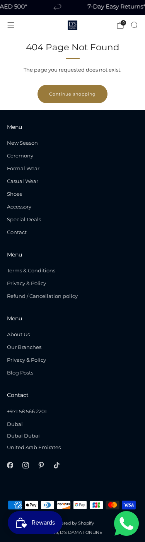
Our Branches (24, 347)
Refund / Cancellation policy (42, 296)
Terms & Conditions (31, 270)
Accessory (19, 206)
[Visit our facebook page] (10, 465)
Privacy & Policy (26, 283)
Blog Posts (20, 372)
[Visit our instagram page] (25, 465)
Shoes (14, 194)
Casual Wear (22, 181)
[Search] (134, 25)
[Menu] (11, 25)
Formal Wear (23, 168)
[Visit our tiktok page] (57, 465)
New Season (22, 143)
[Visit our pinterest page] (41, 465)
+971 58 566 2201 (27, 411)
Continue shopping (72, 94)
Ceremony (20, 155)
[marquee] (72, 7)
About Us (18, 334)
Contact (17, 232)
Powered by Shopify (72, 523)
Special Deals (24, 219)
